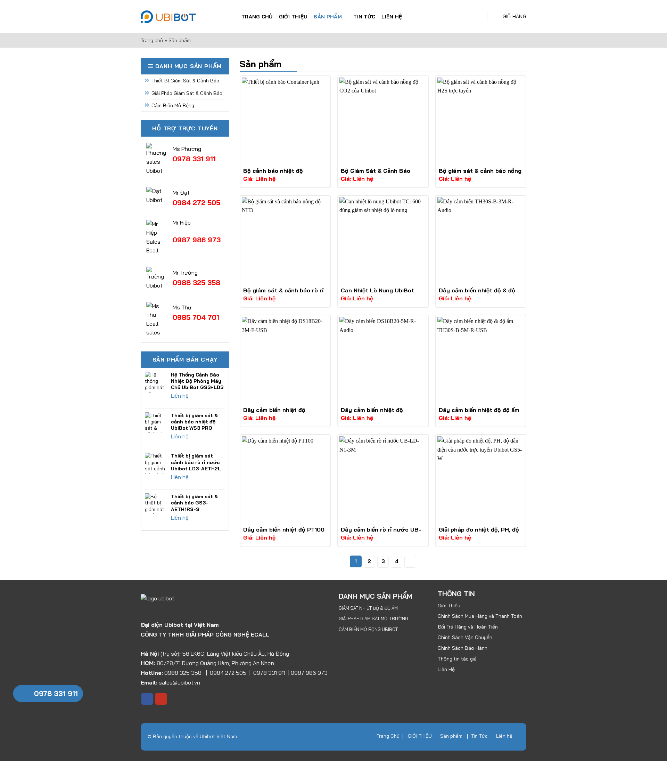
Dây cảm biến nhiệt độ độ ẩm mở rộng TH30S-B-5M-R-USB (480, 413)
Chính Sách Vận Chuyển (465, 637)
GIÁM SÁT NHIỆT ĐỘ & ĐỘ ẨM (368, 608)
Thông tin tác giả (457, 659)
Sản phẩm (327, 17)
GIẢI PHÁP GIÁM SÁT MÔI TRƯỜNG (373, 618)
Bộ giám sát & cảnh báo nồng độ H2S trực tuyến (480, 174)
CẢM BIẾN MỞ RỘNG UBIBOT (368, 629)
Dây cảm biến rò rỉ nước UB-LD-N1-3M (381, 533)
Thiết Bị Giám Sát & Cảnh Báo (185, 81)
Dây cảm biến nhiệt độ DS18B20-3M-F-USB (274, 413)
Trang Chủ (257, 17)
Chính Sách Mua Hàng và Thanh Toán (480, 616)
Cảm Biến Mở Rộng (172, 105)
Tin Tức (364, 17)
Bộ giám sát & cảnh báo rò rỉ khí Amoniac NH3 (283, 294)
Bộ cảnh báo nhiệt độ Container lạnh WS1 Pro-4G (281, 174)
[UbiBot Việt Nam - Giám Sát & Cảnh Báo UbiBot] (186, 16)
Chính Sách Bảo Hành (462, 648)
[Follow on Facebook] (147, 699)
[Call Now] (22, 693)
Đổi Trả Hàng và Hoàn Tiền (468, 627)
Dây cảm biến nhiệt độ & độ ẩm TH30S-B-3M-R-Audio (477, 294)
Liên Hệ (446, 669)
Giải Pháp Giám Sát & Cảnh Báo (186, 93)
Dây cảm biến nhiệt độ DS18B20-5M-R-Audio (372, 413)
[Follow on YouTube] (161, 699)
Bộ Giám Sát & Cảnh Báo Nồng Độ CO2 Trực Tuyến (376, 174)
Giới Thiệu (449, 605)
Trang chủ (152, 40)
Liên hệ (391, 17)
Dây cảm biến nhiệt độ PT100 (283, 529)
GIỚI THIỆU (293, 17)
